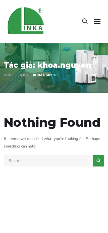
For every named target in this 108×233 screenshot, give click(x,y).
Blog (23, 75)
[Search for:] (54, 161)
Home (8, 75)
